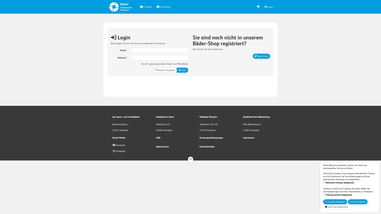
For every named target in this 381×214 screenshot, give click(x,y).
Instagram (120, 151)
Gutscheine (165, 6)
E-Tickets (147, 6)
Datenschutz (162, 146)
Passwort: (122, 57)
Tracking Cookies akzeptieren (339, 194)
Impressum (248, 137)
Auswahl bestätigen (336, 201)
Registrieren (262, 56)
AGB (158, 137)
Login (270, 6)
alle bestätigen (359, 201)
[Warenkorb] (258, 7)
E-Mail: (123, 50)
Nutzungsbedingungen (211, 137)
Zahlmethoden (207, 146)
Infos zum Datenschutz (337, 207)
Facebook (120, 145)
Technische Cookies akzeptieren (340, 182)
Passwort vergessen (165, 70)
